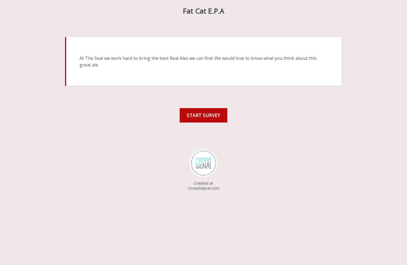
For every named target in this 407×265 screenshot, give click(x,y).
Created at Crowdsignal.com (203, 185)
